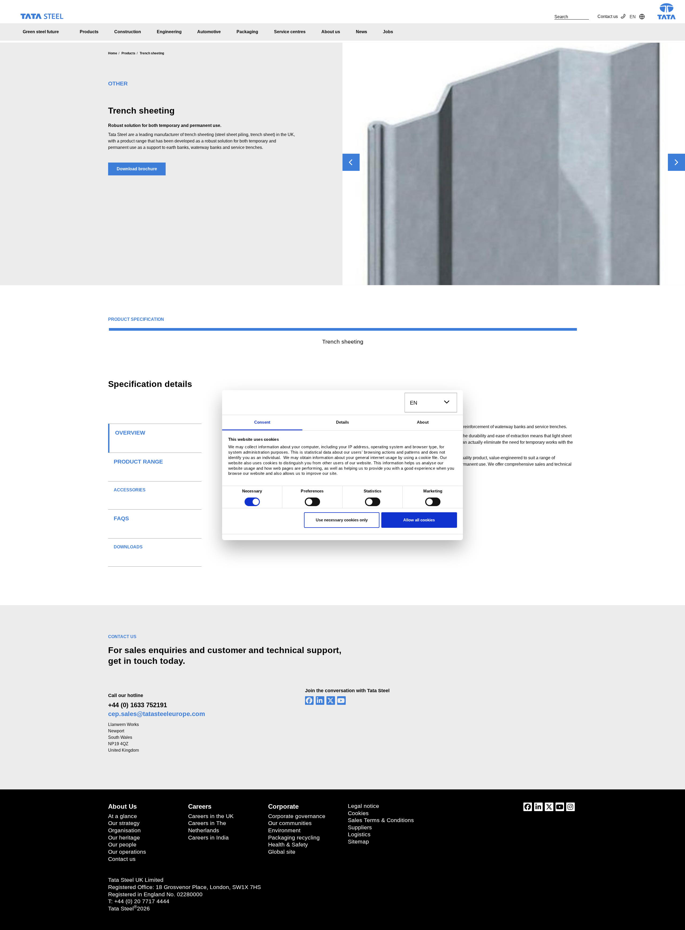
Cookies (358, 813)
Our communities (290, 823)
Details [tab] (342, 422)
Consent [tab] (262, 422)
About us (330, 31)
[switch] (312, 502)
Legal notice (363, 806)
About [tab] (423, 422)
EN (413, 403)
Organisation (124, 830)
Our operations (127, 852)
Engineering (169, 31)
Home (112, 53)
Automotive (209, 31)
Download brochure (137, 169)
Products (89, 31)
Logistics (359, 834)
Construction (127, 31)
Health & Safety (288, 844)
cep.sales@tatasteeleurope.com (156, 713)
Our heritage (124, 837)
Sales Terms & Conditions (381, 820)
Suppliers (360, 827)
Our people (122, 844)
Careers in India (208, 837)
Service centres (290, 31)
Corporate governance (296, 816)
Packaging (247, 31)
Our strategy (124, 823)
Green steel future (41, 31)
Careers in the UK (211, 816)
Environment (284, 830)
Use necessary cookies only (342, 520)
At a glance (122, 816)
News (361, 31)
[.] (548, 16)
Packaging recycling (294, 837)
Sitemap (358, 841)
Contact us (608, 16)
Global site (281, 852)
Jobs (388, 31)
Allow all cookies (419, 520)
